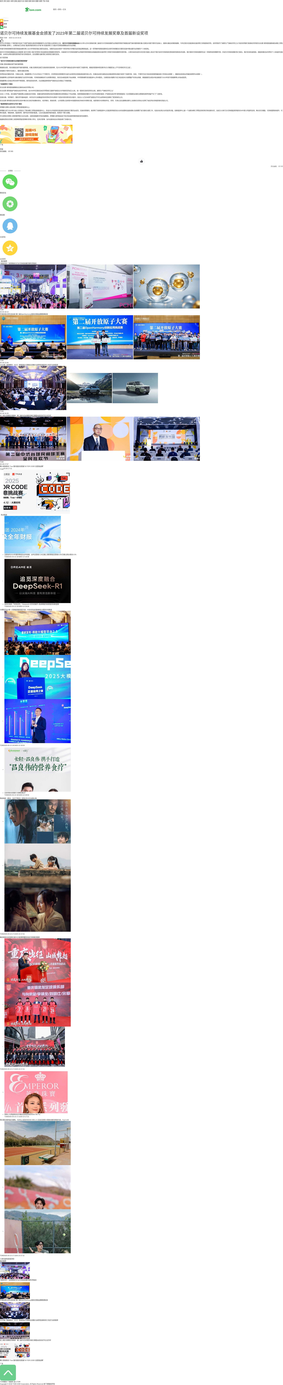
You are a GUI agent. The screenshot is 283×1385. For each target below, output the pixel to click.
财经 (33, 1)
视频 (29, 1)
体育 (12, 1)
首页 (1, 1)
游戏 (15, 1)
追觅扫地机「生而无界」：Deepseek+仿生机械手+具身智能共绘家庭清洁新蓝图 (31, 604)
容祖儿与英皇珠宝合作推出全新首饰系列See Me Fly (22, 1114)
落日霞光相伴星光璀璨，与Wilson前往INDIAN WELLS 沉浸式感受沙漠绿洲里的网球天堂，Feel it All (34, 1120)
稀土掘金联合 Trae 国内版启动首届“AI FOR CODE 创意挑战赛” (22, 466)
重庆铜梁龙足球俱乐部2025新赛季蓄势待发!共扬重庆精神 (20, 937)
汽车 (44, 1)
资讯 (5, 1)
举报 (1, 149)
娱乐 (8, 1)
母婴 (26, 1)
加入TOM (17, 1382)
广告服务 (10, 1382)
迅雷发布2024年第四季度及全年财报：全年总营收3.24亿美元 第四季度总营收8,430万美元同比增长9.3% (40, 554)
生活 (22, 1)
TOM (6, 38)
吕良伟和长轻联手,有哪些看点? (15, 793)
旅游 (19, 1)
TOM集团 (3, 1382)
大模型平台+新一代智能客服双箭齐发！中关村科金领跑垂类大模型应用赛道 (26, 610)
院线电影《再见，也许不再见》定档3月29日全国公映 (18, 798)
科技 (47, 1)
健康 (36, 1)
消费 (40, 1)
